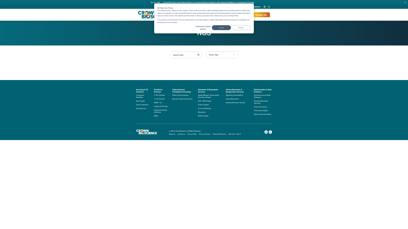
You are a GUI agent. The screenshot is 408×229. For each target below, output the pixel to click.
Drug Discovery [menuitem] (141, 108)
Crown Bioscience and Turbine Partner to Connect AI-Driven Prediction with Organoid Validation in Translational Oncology (208, 2)
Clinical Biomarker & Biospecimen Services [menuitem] (235, 91)
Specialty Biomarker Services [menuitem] (235, 102)
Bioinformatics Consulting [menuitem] (262, 114)
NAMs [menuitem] (156, 116)
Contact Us (261, 14)
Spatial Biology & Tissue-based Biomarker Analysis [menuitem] (208, 96)
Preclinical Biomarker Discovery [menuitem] (261, 102)
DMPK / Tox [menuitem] (158, 102)
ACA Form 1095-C (234, 134)
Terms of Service (204, 134)
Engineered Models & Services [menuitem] (160, 111)
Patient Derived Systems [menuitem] (180, 95)
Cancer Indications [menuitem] (142, 105)
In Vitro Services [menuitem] (159, 95)
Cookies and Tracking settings (203, 27)
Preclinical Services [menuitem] (158, 91)
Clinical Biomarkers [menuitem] (232, 99)
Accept (221, 28)
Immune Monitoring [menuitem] (204, 108)
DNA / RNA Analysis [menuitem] (204, 101)
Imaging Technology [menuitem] (161, 106)
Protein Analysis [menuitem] (203, 105)
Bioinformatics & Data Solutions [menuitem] (263, 91)
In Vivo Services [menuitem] (159, 99)
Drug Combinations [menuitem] (260, 107)
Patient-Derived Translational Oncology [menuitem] (181, 91)
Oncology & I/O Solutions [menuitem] (142, 91)
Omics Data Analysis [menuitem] (261, 110)
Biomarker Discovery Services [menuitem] (182, 99)
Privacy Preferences (219, 134)
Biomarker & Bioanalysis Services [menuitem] (208, 91)
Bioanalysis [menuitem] (202, 112)
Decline (241, 28)
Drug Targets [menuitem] (140, 101)
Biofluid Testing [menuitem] (203, 116)
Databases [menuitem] (256, 6)
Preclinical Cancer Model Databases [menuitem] (262, 96)
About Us (172, 134)
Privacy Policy (233, 16)
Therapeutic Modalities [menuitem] (140, 96)
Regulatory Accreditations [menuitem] (234, 95)
